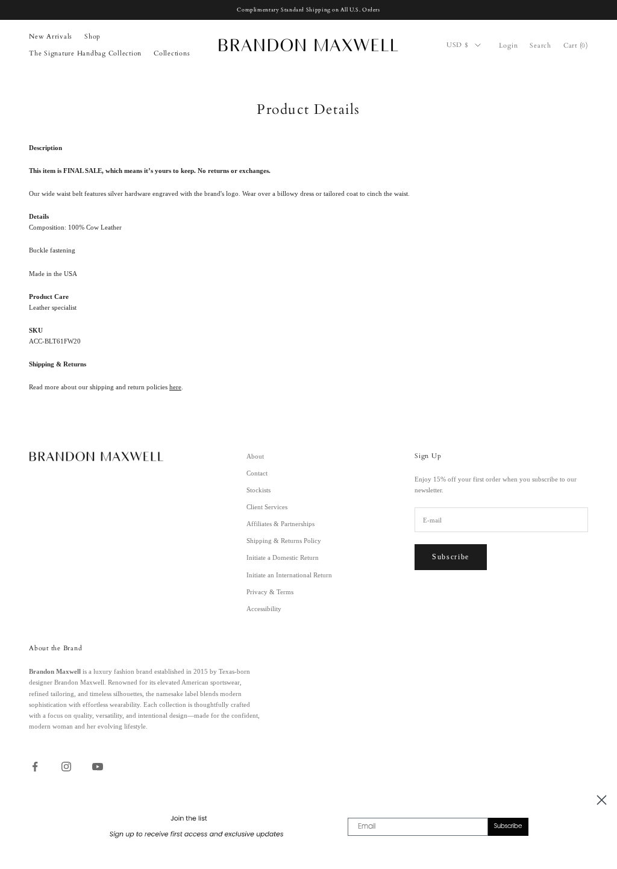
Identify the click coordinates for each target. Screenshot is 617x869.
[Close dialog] (601, 800)
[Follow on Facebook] (35, 767)
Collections (172, 53)
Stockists (258, 490)
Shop (92, 36)
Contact (257, 473)
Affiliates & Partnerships (280, 523)
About (255, 456)
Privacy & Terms (269, 591)
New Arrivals (50, 36)
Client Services (266, 506)
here (175, 387)
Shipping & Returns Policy (283, 540)
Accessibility (263, 608)
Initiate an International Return (289, 575)
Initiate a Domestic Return (282, 557)
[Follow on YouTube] (98, 767)
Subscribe (450, 557)
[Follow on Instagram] (66, 767)
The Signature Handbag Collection (85, 53)
